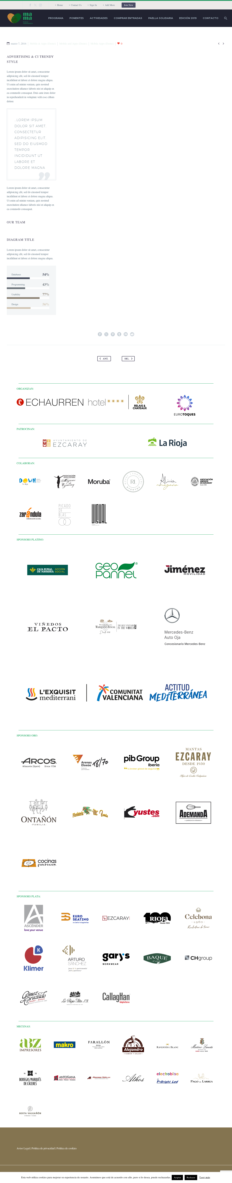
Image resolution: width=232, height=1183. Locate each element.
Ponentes (76, 18)
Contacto (210, 18)
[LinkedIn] (126, 334)
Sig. (126, 358)
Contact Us (76, 5)
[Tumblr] (119, 334)
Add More (110, 5)
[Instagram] (40, 5)
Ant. (105, 358)
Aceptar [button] (177, 1177)
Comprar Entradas (128, 18)
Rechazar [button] (191, 1177)
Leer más (205, 1177)
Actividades (99, 18)
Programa (55, 18)
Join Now (128, 5)
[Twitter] (35, 5)
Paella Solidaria (160, 18)
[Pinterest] (113, 334)
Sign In (93, 5)
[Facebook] (30, 5)
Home (60, 5)
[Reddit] (132, 334)
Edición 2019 (188, 18)
